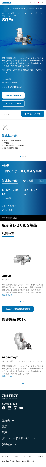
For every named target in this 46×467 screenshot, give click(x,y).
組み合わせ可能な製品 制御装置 (18, 309)
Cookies (40, 456)
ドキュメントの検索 (13, 103)
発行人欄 (5, 456)
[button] (20, 156)
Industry (31, 8)
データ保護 (27, 456)
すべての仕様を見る (10, 218)
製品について (7, 295)
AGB (16, 456)
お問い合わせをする (13, 95)
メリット (5, 114)
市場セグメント (18, 8)
